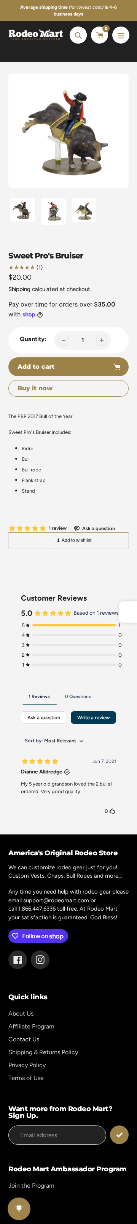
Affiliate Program (31, 1026)
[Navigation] (120, 35)
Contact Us (23, 1039)
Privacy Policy (27, 1065)
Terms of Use (26, 1078)
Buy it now (35, 388)
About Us (20, 1013)
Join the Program (31, 1185)
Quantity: (33, 339)
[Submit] (119, 1134)
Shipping (19, 289)
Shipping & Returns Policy (43, 1052)
